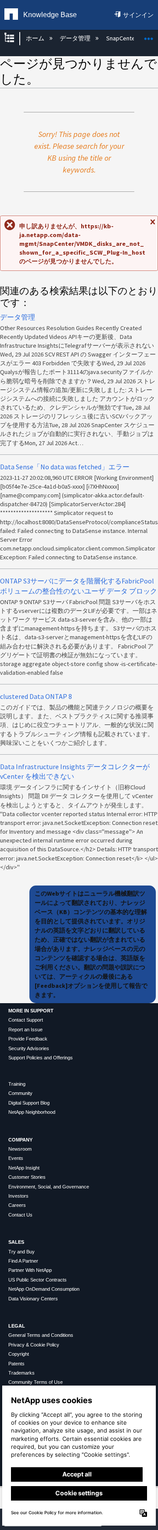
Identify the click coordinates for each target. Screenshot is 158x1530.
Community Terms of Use (35, 1382)
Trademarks (21, 1372)
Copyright (18, 1354)
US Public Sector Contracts (37, 1279)
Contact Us (20, 1214)
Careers (17, 1205)
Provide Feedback (27, 1038)
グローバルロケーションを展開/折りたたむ (149, 35)
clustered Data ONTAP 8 (36, 696)
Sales (16, 1242)
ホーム (35, 38)
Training (16, 1084)
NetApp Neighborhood (31, 1112)
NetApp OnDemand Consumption (43, 1289)
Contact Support (25, 1019)
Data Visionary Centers (33, 1298)
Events (15, 1158)
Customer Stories (27, 1177)
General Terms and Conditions (40, 1335)
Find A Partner (23, 1261)
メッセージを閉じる (152, 225)
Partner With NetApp (30, 1270)
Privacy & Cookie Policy (33, 1344)
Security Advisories (28, 1048)
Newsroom (20, 1149)
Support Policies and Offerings (40, 1057)
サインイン (138, 15)
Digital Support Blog (29, 1102)
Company (20, 1139)
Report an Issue (25, 1029)
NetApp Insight (24, 1167)
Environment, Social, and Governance (48, 1186)
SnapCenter (122, 38)
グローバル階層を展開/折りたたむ (15, 38)
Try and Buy (21, 1251)
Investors (18, 1196)
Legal (16, 1325)
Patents (16, 1363)
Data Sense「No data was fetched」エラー (64, 466)
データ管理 (76, 38)
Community (20, 1093)
